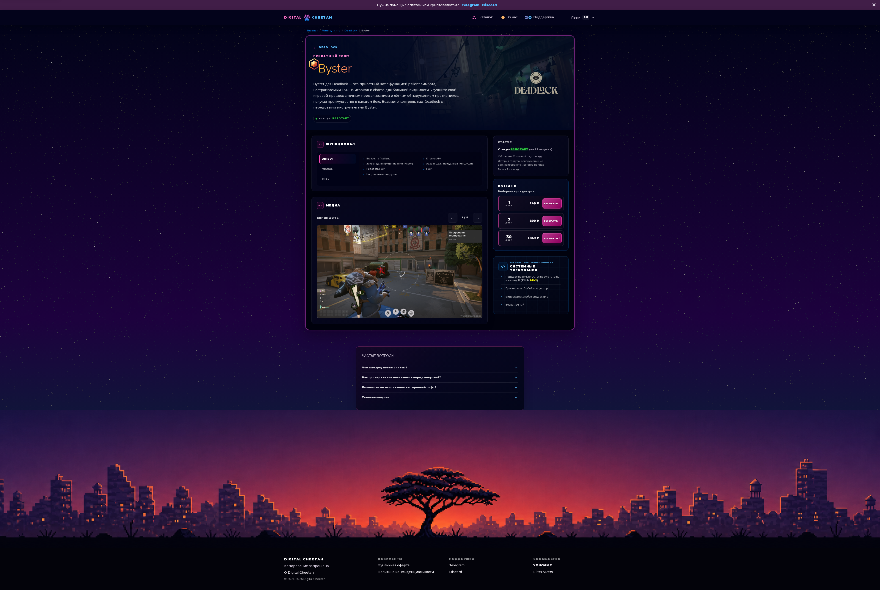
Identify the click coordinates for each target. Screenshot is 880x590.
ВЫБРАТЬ (551, 203)
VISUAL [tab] (327, 168)
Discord (489, 5)
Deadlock (350, 30)
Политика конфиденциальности (406, 572)
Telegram (470, 5)
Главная (312, 30)
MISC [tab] (325, 178)
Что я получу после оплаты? (384, 367)
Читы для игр (331, 30)
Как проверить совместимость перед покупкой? (401, 377)
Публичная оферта (394, 565)
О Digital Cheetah (299, 573)
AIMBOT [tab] (328, 158)
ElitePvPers (543, 572)
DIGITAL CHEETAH (303, 559)
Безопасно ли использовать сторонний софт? (399, 387)
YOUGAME (542, 565)
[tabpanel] (420, 166)
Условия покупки (375, 397)
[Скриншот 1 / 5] (399, 271)
